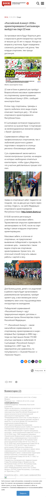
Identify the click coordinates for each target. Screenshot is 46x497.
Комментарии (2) (12, 391)
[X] (32, 361)
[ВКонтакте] (22, 361)
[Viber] (36, 361)
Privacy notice (39, 370)
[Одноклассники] (25, 361)
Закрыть (23, 493)
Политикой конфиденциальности (19, 487)
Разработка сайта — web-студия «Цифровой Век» (22, 475)
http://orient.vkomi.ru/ (31, 211)
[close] (44, 370)
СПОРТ (19, 17)
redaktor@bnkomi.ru (11, 403)
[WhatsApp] (40, 361)
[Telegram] (29, 361)
